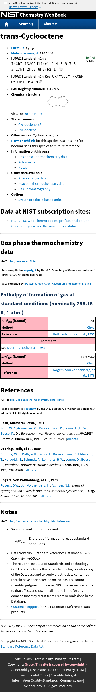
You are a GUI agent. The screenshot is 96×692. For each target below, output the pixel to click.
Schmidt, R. (31, 459)
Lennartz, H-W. (53, 459)
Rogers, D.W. (9, 485)
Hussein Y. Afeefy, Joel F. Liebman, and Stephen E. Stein (58, 283)
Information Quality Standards (35, 680)
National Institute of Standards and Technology (10, 15)
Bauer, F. (45, 454)
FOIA (80, 669)
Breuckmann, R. (51, 428)
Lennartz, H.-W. (75, 428)
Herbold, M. (13, 459)
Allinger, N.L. (61, 485)
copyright (30, 270)
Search (25, 23)
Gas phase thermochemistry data (43, 156)
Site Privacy (23, 659)
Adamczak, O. (27, 428)
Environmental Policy (32, 675)
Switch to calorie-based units (40, 199)
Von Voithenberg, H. (35, 485)
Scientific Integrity (64, 675)
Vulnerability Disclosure (28, 669)
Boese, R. (7, 433)
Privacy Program (67, 659)
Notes (22, 167)
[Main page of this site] (7, 24)
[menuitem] (7, 24)
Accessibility (43, 659)
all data (72, 438)
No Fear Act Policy (61, 669)
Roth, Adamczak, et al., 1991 (74, 334)
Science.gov (33, 685)
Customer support (25, 606)
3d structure (33, 113)
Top (12, 261)
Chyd (91, 327)
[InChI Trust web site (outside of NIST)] (90, 61)
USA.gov (50, 685)
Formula (17, 47)
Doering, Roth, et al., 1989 (26, 347)
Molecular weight (24, 53)
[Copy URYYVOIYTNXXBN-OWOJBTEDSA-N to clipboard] (40, 82)
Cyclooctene (27, 130)
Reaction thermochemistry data (41, 183)
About (49, 23)
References (26, 162)
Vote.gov (65, 685)
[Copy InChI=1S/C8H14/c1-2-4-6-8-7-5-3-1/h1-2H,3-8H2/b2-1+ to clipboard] (61, 70)
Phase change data (32, 178)
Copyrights (16, 664)
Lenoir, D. (72, 459)
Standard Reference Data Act (21, 646)
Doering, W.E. (10, 454)
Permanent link (23, 140)
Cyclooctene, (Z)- (31, 124)
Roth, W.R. (8, 428)
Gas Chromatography (34, 189)
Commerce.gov (71, 680)
